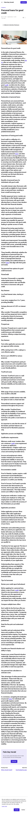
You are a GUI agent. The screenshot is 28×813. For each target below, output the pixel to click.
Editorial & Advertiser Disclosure (11, 25)
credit (13, 443)
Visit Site (14, 761)
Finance (3, 7)
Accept (16, 809)
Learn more (4, 806)
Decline (23, 809)
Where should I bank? (6, 770)
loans (16, 154)
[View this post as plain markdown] (23, 17)
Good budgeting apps (21, 770)
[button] (2, 2)
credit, (7, 85)
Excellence (23, 2)
